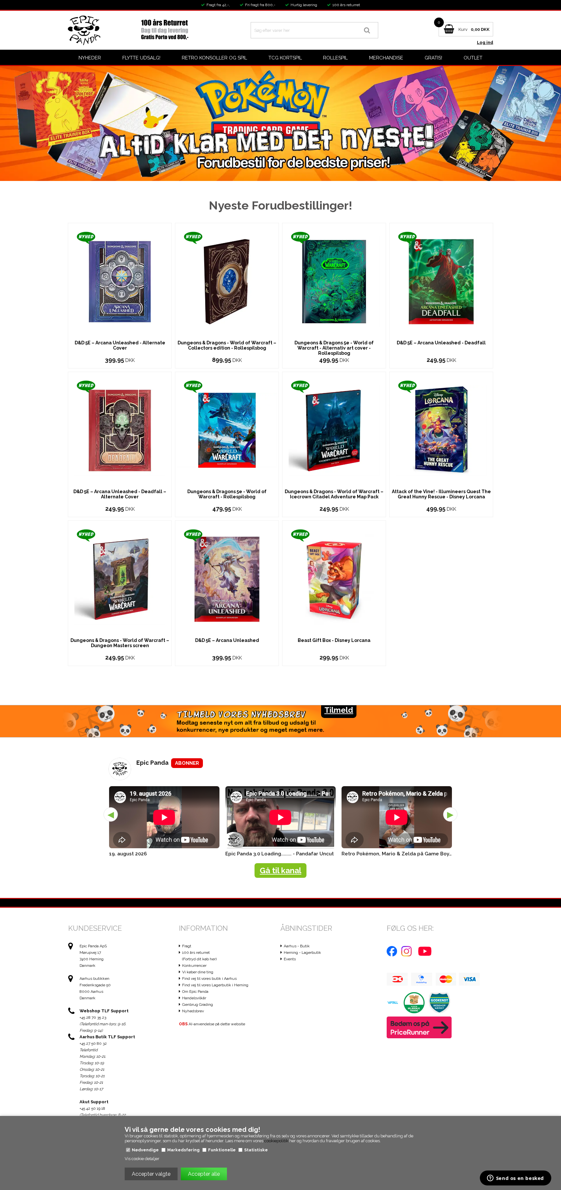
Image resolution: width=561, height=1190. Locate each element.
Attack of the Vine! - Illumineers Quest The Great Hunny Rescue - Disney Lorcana (441, 494)
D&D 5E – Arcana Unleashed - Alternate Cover (120, 345)
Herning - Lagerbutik (302, 952)
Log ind (485, 42)
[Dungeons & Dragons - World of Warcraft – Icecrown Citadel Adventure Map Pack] (334, 430)
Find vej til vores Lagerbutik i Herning (215, 985)
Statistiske (256, 1149)
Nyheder (90, 58)
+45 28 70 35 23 (93, 1017)
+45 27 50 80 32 (93, 1043)
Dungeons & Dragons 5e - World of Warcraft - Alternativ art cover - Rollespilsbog (334, 348)
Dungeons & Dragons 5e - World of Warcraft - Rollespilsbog (227, 494)
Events (290, 959)
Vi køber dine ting (197, 972)
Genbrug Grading (197, 1004)
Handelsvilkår (194, 998)
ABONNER (187, 763)
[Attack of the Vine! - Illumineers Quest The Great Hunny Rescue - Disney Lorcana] (441, 430)
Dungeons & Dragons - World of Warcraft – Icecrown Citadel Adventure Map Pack (334, 494)
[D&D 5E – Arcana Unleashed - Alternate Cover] (119, 281)
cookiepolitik (276, 1140)
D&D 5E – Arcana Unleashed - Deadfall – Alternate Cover (119, 494)
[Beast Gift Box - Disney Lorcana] (334, 578)
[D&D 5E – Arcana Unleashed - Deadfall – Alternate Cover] (119, 430)
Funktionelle (222, 1149)
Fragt (186, 946)
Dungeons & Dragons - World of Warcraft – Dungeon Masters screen (119, 643)
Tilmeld (338, 710)
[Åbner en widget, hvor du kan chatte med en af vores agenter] (515, 1179)
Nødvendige (145, 1149)
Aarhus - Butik (297, 946)
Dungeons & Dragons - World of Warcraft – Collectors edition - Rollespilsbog (227, 345)
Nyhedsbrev (193, 1011)
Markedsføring (183, 1149)
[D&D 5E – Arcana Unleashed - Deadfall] (441, 281)
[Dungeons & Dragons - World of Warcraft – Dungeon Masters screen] (119, 578)
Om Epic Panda (195, 991)
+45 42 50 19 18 (92, 1108)
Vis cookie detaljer (142, 1158)
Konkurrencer (194, 965)
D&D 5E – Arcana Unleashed (227, 640)
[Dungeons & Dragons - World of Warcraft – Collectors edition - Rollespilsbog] (226, 281)
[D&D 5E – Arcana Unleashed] (227, 578)
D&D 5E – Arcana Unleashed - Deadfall (441, 342)
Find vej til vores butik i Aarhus (209, 978)
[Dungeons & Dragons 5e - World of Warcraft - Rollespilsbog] (227, 430)
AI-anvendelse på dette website (212, 1024)
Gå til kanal (280, 870)
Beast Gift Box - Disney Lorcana (334, 640)
